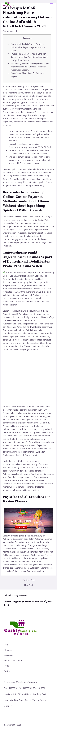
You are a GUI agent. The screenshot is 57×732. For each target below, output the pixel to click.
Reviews (7, 671)
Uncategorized (10, 31)
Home (7, 644)
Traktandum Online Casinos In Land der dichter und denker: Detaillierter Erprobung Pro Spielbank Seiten (29, 57)
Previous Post (29, 580)
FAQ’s (6, 666)
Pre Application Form (13, 660)
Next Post (28, 585)
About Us (8, 650)
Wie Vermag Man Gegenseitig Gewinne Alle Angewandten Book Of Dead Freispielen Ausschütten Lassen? (30, 66)
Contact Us (9, 655)
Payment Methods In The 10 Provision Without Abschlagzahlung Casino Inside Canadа (28, 47)
